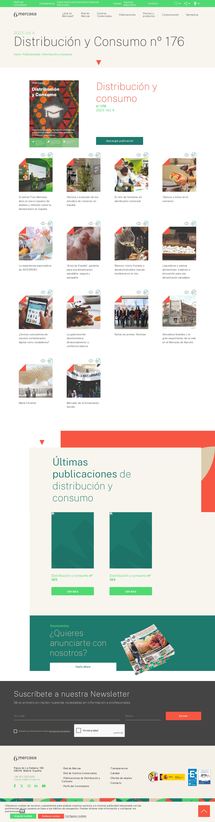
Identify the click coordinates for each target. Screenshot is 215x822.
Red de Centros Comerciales (80, 773)
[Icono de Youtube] (44, 786)
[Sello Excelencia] (192, 777)
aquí (22, 811)
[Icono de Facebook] (15, 786)
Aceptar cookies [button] (23, 816)
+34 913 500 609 (24, 776)
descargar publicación (119, 141)
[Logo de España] (172, 777)
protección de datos (59, 731)
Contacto (153, 3)
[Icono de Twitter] (22, 786)
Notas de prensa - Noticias (130, 334)
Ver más (72, 591)
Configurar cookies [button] (75, 816)
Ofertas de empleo (121, 778)
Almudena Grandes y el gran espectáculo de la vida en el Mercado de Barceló (179, 338)
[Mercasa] (25, 16)
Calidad (117, 3)
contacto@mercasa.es (27, 779)
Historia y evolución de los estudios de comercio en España (82, 201)
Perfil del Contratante (20, 3)
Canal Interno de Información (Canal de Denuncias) (78, 3)
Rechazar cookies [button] (51, 816)
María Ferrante (27, 403)
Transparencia (47, 3)
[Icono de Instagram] (29, 786)
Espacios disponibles (130, 3)
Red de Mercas (72, 768)
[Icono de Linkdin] (36, 786)
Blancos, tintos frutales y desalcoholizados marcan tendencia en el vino (130, 269)
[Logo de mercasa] (153, 777)
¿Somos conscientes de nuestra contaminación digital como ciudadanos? (34, 338)
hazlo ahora (83, 666)
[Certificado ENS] (204, 777)
